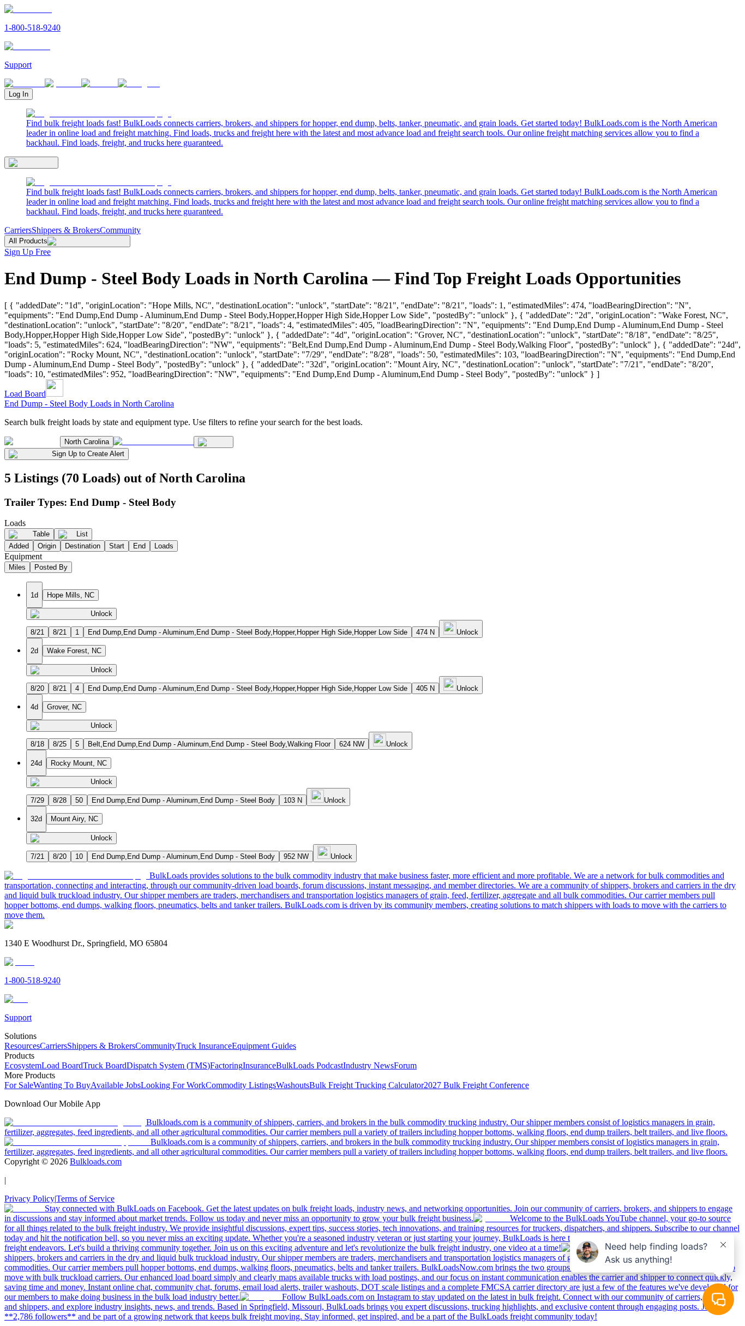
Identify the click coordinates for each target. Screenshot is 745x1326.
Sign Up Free (27, 251)
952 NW (296, 856)
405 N (425, 688)
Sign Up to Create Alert (88, 454)
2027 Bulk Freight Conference (476, 1085)
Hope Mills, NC (70, 595)
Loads (163, 546)
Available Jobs (116, 1085)
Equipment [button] (23, 556)
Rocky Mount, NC (79, 763)
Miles (17, 567)
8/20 (37, 688)
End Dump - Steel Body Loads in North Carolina (89, 403)
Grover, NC (64, 707)
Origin (47, 546)
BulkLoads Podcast (309, 1065)
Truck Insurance (204, 1045)
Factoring (226, 1065)
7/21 (37, 856)
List (82, 534)
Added (19, 546)
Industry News (368, 1065)
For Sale (18, 1085)
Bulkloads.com (96, 1161)
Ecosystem (22, 1065)
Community (120, 230)
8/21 (37, 632)
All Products (28, 241)
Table (41, 534)
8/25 (60, 744)
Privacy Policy (29, 1198)
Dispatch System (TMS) (168, 1065)
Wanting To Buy (62, 1085)
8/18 (37, 744)
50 (79, 800)
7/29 (37, 800)
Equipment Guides (264, 1045)
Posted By (51, 567)
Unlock (101, 614)
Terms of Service (85, 1198)
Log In (18, 94)
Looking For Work (173, 1085)
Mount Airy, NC (74, 819)
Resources (22, 1045)
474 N (425, 632)
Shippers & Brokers (66, 230)
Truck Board (105, 1065)
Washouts (292, 1085)
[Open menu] (31, 163)
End (139, 546)
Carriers (18, 230)
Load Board (25, 393)
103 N (293, 800)
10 (79, 856)
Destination (82, 546)
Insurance (259, 1065)
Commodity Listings (241, 1085)
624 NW (351, 744)
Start (116, 546)
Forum (405, 1065)
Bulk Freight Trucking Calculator (366, 1085)
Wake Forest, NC (74, 651)
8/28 (60, 800)
